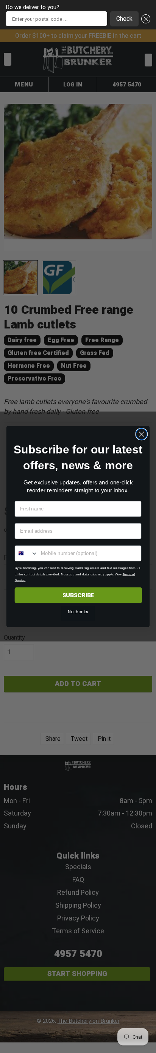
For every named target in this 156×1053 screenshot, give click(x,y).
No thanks (78, 612)
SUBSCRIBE (78, 595)
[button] (145, 18)
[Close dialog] (141, 434)
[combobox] (26, 553)
